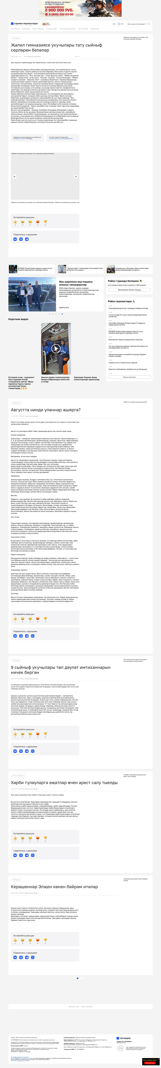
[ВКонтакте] (15, 239)
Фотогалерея (83, 29)
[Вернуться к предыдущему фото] (14, 176)
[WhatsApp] (32, 636)
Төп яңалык (15, 29)
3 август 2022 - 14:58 (16, 678)
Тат (122, 24)
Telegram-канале (20, 138)
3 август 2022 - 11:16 (16, 788)
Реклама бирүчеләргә (68, 29)
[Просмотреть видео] (56, 348)
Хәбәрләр (16, 403)
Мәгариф (16, 38)
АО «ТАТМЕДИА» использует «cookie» (22, 1058)
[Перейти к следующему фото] (76, 176)
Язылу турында (38, 29)
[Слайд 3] (56, 313)
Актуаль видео (51, 29)
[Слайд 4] (59, 313)
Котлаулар (26, 29)
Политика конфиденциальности (20, 1060)
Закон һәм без (18, 775)
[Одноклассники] (21, 239)
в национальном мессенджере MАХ (61, 138)
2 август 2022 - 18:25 (16, 892)
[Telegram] (27, 239)
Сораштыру (95, 29)
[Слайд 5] (62, 313)
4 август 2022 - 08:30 (16, 416)
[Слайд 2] (52, 313)
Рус (114, 24)
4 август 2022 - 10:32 (16, 56)
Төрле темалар (86, 1007)
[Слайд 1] (49, 313)
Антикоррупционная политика (20, 1057)
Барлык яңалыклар (129, 377)
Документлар (74, 1007)
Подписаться (149, 1063)
